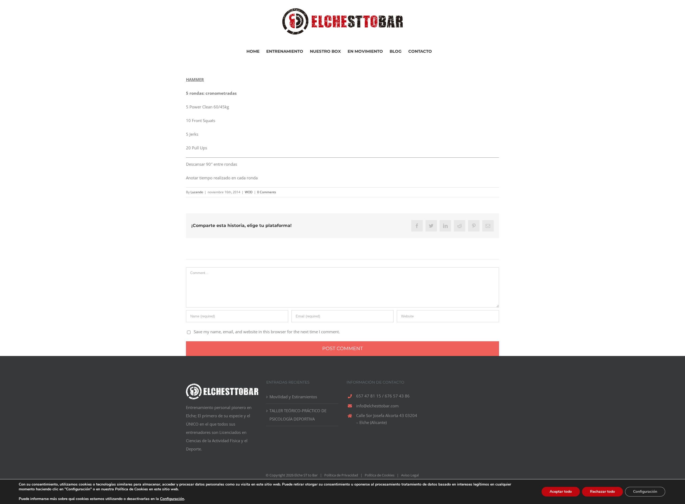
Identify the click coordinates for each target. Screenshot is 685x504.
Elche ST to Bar (306, 475)
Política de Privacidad (341, 475)
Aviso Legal (410, 475)
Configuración (172, 499)
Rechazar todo (602, 491)
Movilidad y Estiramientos (293, 396)
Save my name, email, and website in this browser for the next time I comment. (267, 331)
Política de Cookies (379, 475)
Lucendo (197, 192)
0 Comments (266, 192)
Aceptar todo (561, 491)
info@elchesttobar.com (377, 405)
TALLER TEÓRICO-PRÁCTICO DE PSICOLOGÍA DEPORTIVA (297, 415)
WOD (249, 192)
